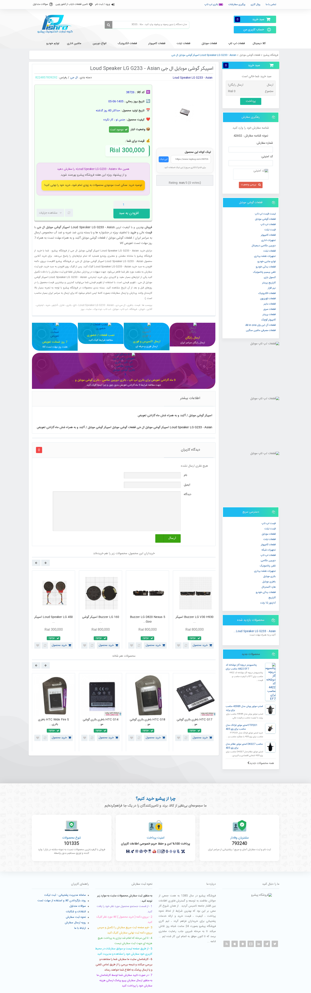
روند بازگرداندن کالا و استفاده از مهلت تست (61, 900)
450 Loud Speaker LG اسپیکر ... (53, 619)
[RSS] (226, 944)
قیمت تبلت (270, 230)
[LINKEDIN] (259, 944)
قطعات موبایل (269, 534)
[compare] (69, 213)
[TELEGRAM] (267, 944)
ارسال (172, 538)
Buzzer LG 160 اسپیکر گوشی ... (100, 619)
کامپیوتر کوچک (268, 320)
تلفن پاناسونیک (268, 566)
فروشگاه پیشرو (270, 55)
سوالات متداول (40, 4)
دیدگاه (187, 494)
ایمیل (187, 484)
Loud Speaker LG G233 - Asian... (255, 631)
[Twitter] (275, 944)
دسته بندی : (85, 77)
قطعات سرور (269, 309)
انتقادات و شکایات (76, 911)
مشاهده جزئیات (48, 213)
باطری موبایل (269, 582)
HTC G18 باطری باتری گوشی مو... (147, 722)
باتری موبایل (269, 576)
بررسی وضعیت (248, 184)
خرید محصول (59, 645)
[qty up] (146, 205)
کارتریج (272, 597)
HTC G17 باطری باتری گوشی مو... (194, 722)
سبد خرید (250, 19)
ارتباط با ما (80, 928)
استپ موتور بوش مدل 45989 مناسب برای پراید (244, 708)
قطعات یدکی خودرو (266, 267)
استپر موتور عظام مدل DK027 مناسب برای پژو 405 (244, 746)
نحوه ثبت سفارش (76, 917)
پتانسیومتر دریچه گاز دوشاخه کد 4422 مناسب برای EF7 (241, 667)
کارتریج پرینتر (269, 283)
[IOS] (234, 944)
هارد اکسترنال (268, 587)
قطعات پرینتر (269, 314)
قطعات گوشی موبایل (249, 55)
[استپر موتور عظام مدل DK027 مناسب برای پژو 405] (270, 747)
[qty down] (138, 205)
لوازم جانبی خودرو (266, 261)
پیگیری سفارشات (236, 4)
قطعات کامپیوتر (268, 544)
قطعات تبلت (269, 251)
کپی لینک (164, 159)
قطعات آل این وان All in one (260, 325)
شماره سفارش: (264, 143)
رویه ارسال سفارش (75, 922)
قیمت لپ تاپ (269, 523)
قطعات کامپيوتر (268, 235)
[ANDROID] (242, 944)
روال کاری (255, 4)
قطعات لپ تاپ (268, 224)
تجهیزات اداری (268, 240)
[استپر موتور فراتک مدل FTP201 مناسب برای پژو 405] (270, 728)
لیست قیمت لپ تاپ (265, 214)
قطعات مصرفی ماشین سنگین (261, 330)
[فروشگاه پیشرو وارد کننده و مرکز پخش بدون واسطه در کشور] (57, 24)
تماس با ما (271, 4)
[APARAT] (251, 944)
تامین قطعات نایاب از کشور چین (71, 4)
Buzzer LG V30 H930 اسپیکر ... (194, 619)
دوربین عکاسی (268, 560)
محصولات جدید (251, 654)
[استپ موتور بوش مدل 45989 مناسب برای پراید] (270, 709)
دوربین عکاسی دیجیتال (264, 245)
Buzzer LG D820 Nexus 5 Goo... (147, 619)
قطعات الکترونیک (267, 293)
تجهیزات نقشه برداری (265, 256)
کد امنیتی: (267, 157)
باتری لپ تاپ (212, 4)
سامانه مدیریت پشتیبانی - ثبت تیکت (65, 895)
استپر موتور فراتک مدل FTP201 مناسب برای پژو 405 (241, 727)
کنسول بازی (270, 277)
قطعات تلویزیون (268, 298)
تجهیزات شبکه (268, 550)
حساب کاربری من (253, 29)
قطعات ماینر (270, 304)
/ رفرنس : (63, 77)
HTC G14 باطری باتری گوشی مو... (100, 722)
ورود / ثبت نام (102, 4)
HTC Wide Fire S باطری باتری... (53, 722)
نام (185, 475)
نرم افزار (272, 288)
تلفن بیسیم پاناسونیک (264, 272)
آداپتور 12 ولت (268, 603)
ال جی (74, 77)
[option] (53, 610)
